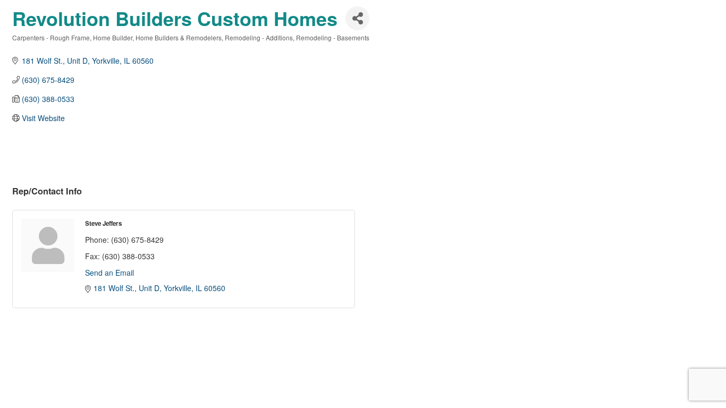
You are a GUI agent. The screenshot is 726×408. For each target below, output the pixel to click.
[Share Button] (357, 18)
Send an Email (109, 272)
